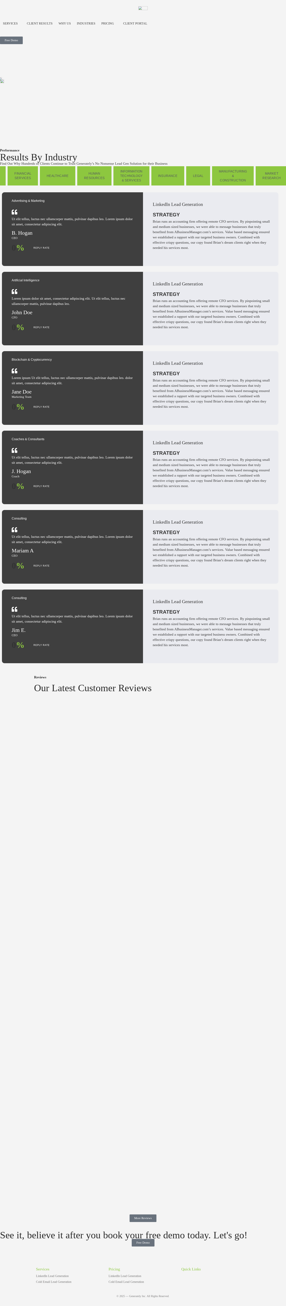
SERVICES (10, 23)
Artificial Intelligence (25, 280)
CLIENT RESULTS (40, 23)
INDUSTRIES (86, 23)
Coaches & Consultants (28, 439)
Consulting (19, 518)
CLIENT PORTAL (135, 23)
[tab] (23, 175)
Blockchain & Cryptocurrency (32, 359)
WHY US (65, 23)
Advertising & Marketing (28, 200)
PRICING (107, 23)
